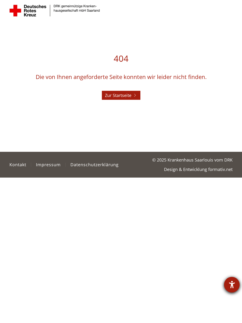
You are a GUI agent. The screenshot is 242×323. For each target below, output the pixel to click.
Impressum (48, 164)
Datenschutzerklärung (94, 164)
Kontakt (17, 164)
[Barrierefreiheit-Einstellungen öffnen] (232, 284)
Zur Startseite (118, 95)
